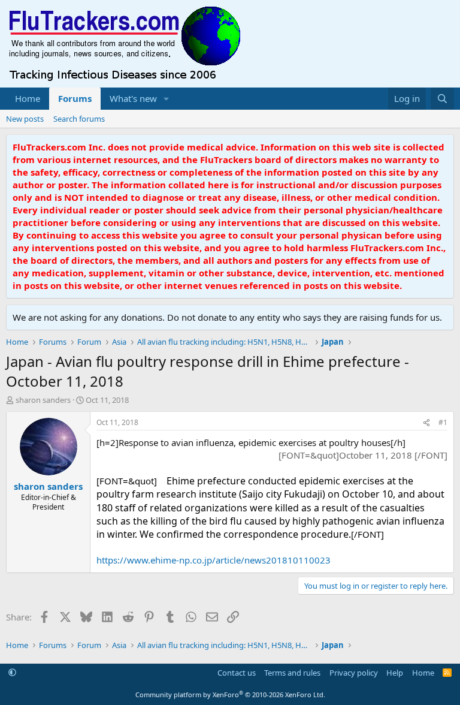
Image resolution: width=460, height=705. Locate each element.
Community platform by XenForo (230, 694)
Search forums (79, 118)
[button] (166, 99)
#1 (442, 422)
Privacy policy (353, 672)
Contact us (236, 672)
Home (27, 98)
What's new (133, 98)
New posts (25, 118)
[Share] (426, 423)
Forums (75, 98)
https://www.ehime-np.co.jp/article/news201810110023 (213, 560)
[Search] (442, 99)
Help (394, 672)
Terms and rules (292, 672)
